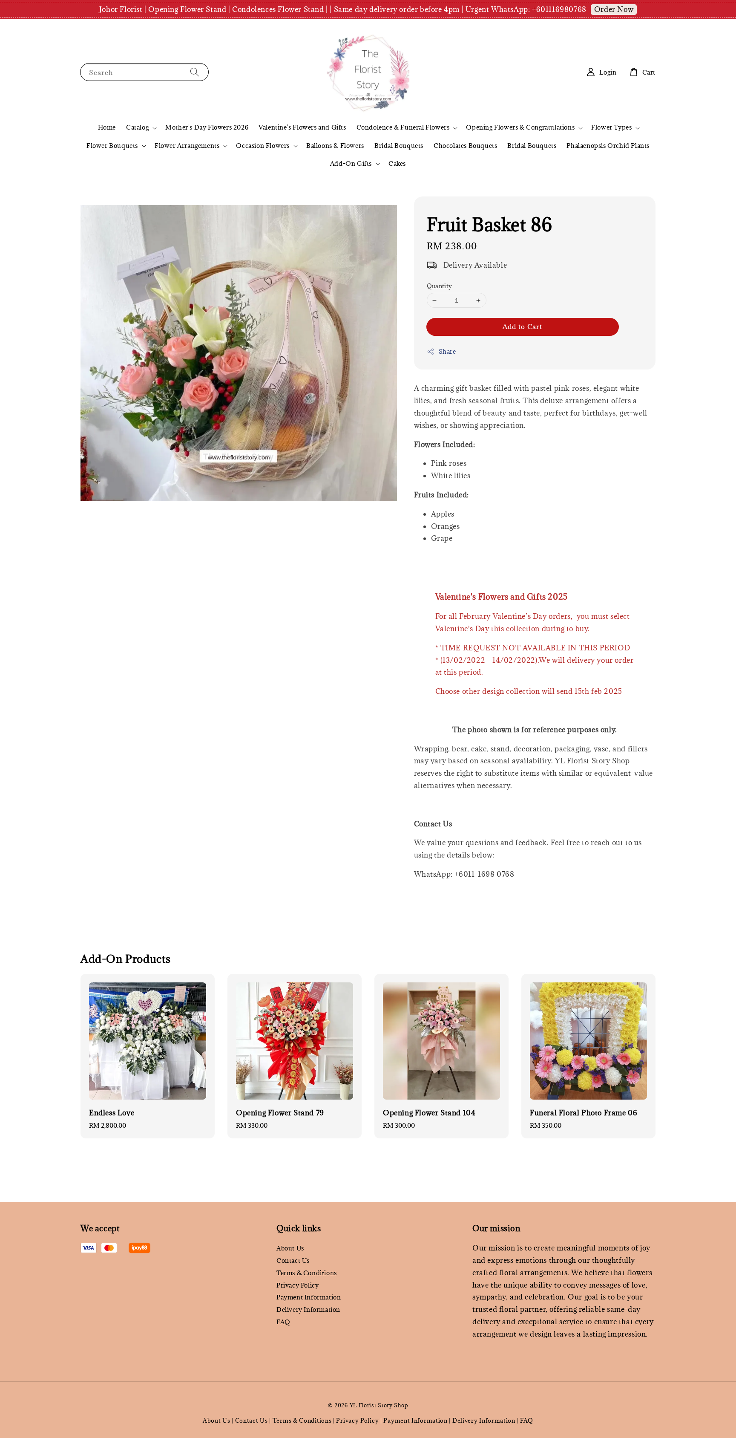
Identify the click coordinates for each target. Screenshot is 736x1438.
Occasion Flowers (263, 146)
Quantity (439, 286)
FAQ (283, 1322)
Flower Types (611, 127)
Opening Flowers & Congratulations (520, 127)
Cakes (397, 163)
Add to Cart (522, 326)
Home (107, 127)
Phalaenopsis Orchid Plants (608, 145)
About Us (290, 1248)
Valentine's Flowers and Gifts (302, 127)
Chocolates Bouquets (465, 145)
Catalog (137, 127)
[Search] (194, 72)
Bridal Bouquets (398, 145)
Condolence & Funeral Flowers (403, 127)
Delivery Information (308, 1309)
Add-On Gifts (351, 163)
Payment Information (308, 1297)
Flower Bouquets (112, 146)
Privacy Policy (297, 1285)
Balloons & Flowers (335, 145)
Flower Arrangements (187, 146)
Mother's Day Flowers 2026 (206, 127)
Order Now (613, 9)
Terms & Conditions (306, 1273)
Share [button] (447, 351)
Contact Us (293, 1260)
